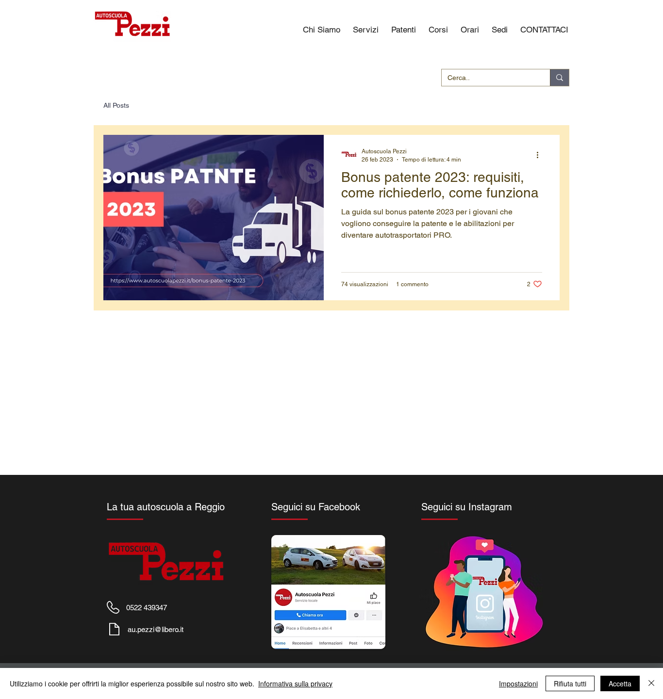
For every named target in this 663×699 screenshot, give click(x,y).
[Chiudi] (651, 683)
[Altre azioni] (541, 155)
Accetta (620, 683)
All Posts (116, 105)
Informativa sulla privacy (295, 683)
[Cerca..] (559, 77)
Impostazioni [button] (518, 683)
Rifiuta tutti (570, 683)
